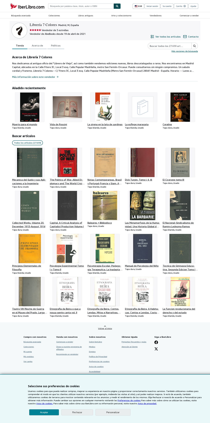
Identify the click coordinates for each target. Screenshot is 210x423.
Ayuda (193, 6)
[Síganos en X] (156, 349)
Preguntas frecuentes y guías (134, 342)
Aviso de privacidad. (147, 403)
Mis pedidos (29, 356)
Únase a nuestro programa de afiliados (69, 348)
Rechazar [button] (77, 412)
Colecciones (54, 15)
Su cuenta (167, 6)
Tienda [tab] (20, 45)
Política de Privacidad (98, 356)
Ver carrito (28, 361)
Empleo (92, 351)
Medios (92, 347)
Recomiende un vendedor (67, 354)
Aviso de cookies (96, 366)
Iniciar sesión (152, 6)
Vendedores (156, 15)
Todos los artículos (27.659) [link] (27, 142)
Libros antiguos (85, 15)
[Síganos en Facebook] (156, 343)
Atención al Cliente (130, 347)
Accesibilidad (94, 371)
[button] (194, 46)
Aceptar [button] (44, 412)
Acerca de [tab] (37, 45)
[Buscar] (117, 6)
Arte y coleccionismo (121, 15)
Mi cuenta (28, 351)
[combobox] (81, 6)
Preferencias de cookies (129, 400)
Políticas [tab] (56, 45)
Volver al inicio (105, 328)
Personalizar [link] (113, 412)
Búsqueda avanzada (20, 15)
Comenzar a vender (189, 15)
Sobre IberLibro (95, 342)
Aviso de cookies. (44, 403)
